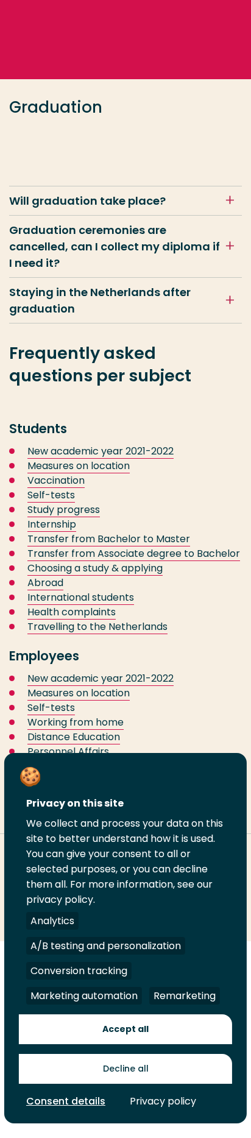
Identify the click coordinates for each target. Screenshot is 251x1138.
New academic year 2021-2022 (100, 451)
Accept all (125, 1029)
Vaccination (56, 480)
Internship (51, 524)
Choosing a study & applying (95, 568)
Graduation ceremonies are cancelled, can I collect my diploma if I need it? (114, 246)
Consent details (65, 1101)
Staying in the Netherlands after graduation (100, 300)
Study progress (63, 510)
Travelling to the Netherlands (97, 627)
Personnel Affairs (68, 751)
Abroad (45, 583)
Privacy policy (163, 1101)
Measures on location (78, 466)
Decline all (126, 1068)
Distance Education (73, 737)
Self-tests (51, 495)
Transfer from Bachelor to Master (108, 539)
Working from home (75, 722)
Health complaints (71, 612)
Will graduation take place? (87, 200)
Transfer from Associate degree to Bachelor (133, 553)
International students (80, 597)
